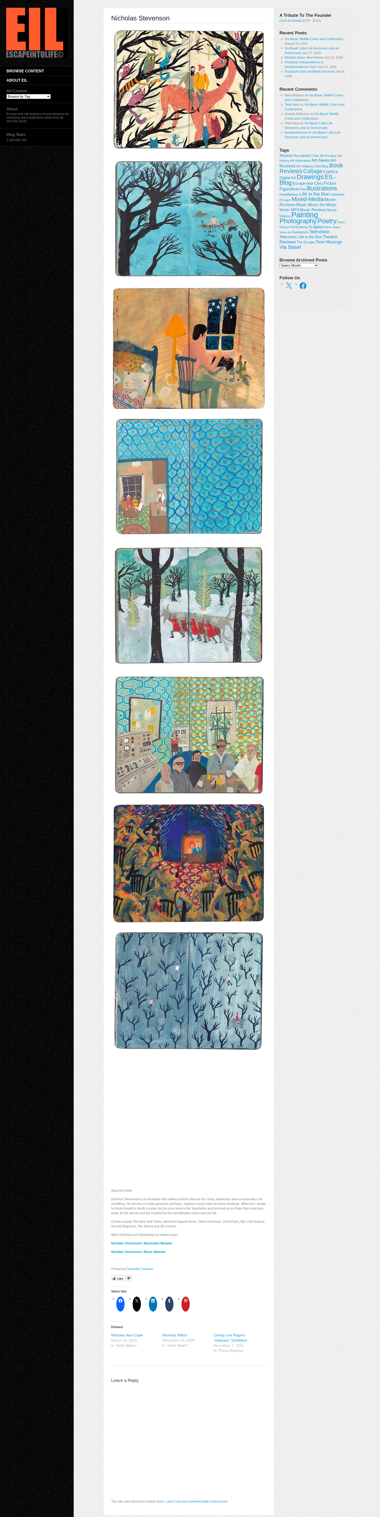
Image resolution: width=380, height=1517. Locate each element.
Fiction (330, 183)
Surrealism (300, 232)
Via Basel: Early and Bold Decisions (310, 71)
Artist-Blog (321, 166)
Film (302, 189)
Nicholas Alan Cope (127, 1335)
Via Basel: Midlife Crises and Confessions (314, 39)
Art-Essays (328, 156)
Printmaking (299, 227)
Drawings (310, 176)
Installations (289, 194)
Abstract (286, 155)
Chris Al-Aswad (290, 20)
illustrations (322, 188)
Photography (298, 221)
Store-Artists (333, 227)
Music (301, 205)
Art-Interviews (300, 161)
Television (319, 231)
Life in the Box (314, 194)
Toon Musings (329, 241)
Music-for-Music (322, 204)
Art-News (320, 160)
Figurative (289, 189)
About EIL (16, 80)
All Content (16, 91)
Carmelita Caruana (139, 1269)
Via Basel (290, 247)
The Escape (306, 242)
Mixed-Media (308, 199)
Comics (330, 171)
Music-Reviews (313, 209)
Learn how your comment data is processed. (197, 1501)
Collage (312, 171)
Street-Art (285, 232)
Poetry (327, 221)
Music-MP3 (289, 210)
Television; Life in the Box (300, 237)
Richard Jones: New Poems (304, 57)
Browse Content (25, 71)
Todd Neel (292, 104)
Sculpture (316, 227)
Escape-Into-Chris (307, 183)
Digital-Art (287, 177)
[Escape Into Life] (37, 56)
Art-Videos (304, 166)
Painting (304, 214)
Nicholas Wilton (174, 1335)
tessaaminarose (296, 132)
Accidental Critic (306, 156)
